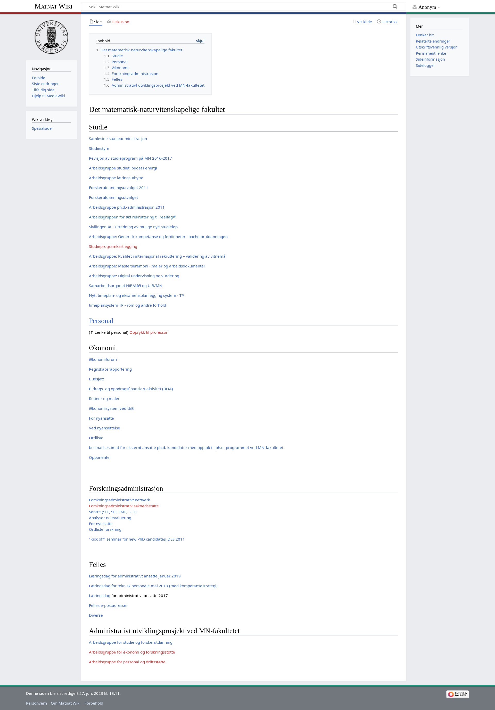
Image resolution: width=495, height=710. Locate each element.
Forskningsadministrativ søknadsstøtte (124, 505)
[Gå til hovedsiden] (51, 36)
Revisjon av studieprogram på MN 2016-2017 (130, 158)
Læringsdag (99, 595)
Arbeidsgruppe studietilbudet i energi (123, 167)
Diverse (96, 615)
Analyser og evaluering (110, 517)
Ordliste (96, 437)
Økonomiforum (103, 359)
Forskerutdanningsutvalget (113, 197)
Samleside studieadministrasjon (118, 138)
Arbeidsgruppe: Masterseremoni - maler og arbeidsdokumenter (147, 265)
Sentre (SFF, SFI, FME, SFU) (113, 511)
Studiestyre (99, 148)
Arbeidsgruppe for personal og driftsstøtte (127, 661)
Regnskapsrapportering (110, 369)
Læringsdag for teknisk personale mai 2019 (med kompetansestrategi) (153, 585)
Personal (101, 321)
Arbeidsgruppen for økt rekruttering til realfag (131, 216)
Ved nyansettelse (104, 427)
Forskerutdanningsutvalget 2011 (118, 187)
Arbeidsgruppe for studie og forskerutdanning (130, 642)
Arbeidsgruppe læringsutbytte (116, 177)
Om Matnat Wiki (65, 703)
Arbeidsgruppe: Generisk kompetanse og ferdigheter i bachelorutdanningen (158, 236)
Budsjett (96, 378)
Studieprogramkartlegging (113, 246)
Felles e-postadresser (108, 605)
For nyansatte (101, 418)
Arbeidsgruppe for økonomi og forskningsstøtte (132, 652)
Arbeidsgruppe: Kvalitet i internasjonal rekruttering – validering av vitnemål (158, 256)
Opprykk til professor (148, 332)
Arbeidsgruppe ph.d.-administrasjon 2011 (127, 207)
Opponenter (100, 457)
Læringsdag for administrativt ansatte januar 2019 (135, 575)
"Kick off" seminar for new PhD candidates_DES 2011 (137, 539)
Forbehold (94, 703)
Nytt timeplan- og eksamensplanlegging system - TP (136, 295)
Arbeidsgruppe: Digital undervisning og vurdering (134, 275)
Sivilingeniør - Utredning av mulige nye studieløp (133, 226)
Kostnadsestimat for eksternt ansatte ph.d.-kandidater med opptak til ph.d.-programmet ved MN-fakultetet (186, 447)
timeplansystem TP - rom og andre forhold (127, 305)
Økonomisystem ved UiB (111, 408)
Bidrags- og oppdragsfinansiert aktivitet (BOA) (131, 388)
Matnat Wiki (53, 6)
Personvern (36, 703)
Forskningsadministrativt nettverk (119, 499)
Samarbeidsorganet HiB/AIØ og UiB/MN (125, 285)
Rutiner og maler (104, 398)
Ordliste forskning (105, 529)
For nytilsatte (101, 523)
